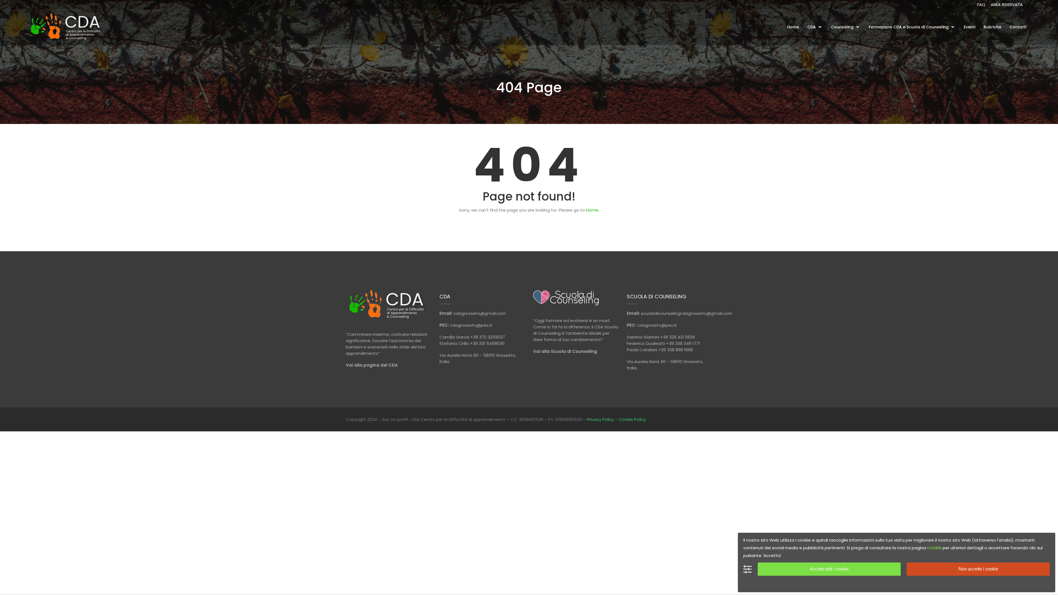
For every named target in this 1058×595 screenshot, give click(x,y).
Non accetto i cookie (978, 569)
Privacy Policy (600, 419)
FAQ (981, 4)
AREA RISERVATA (1007, 4)
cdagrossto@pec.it (657, 325)
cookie (934, 548)
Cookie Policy (632, 419)
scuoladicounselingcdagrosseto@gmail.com (686, 313)
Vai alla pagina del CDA (372, 365)
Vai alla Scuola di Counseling (565, 351)
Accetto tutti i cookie (829, 569)
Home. (592, 210)
